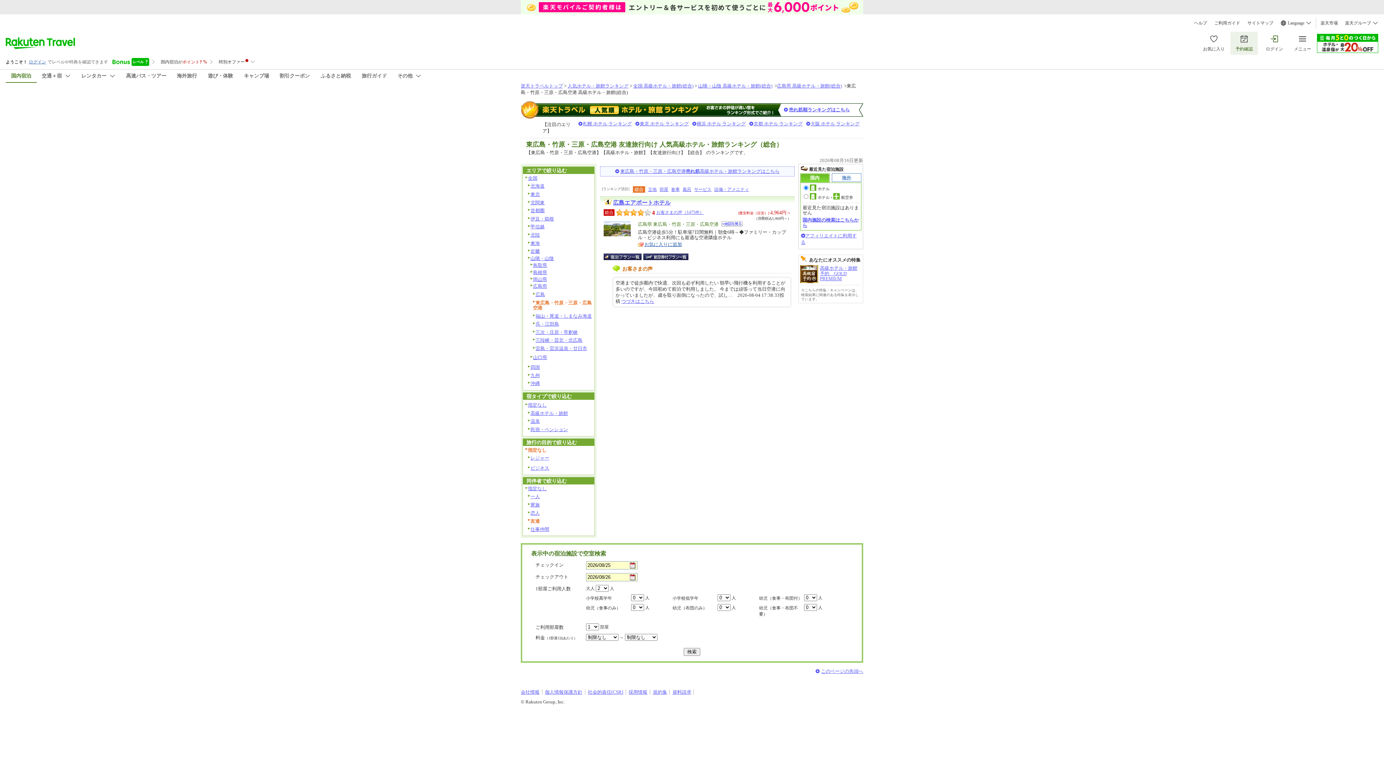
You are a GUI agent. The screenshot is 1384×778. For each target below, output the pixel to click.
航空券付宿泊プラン (665, 257)
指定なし (537, 405)
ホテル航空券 (835, 197)
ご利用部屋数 (550, 627)
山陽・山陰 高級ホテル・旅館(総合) (735, 86)
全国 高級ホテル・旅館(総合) (663, 86)
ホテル (824, 189)
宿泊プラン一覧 (626, 257)
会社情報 (530, 692)
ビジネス (540, 468)
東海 (535, 243)
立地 (652, 189)
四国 (535, 367)
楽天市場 (1329, 23)
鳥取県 (540, 265)
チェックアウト (552, 577)
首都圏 (538, 210)
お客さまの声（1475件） (680, 212)
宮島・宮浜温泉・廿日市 (561, 348)
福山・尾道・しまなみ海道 (564, 316)
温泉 (535, 421)
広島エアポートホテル (642, 203)
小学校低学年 (685, 598)
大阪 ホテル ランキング (835, 123)
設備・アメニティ (731, 189)
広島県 (540, 286)
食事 (675, 189)
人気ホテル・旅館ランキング (598, 86)
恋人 (535, 513)
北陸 (535, 235)
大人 (590, 588)
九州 (535, 375)
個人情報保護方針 (563, 692)
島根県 (540, 272)
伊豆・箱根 (542, 219)
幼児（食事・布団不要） (778, 611)
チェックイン (550, 565)
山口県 (540, 357)
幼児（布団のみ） (690, 608)
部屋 (664, 189)
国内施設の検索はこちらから (831, 222)
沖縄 (535, 383)
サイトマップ (1260, 23)
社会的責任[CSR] (605, 692)
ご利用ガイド (1227, 23)
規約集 (660, 692)
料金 (556, 637)
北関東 (538, 202)
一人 (535, 496)
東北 (535, 194)
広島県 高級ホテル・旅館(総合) (809, 86)
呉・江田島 (547, 324)
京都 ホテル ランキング (778, 123)
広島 (540, 294)
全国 (532, 178)
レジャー (540, 458)
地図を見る (732, 224)
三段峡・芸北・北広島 (559, 340)
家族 (535, 505)
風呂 (687, 189)
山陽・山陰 (542, 258)
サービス (702, 189)
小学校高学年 (599, 598)
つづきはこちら (637, 301)
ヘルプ (1200, 23)
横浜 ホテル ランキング (721, 123)
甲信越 (538, 226)
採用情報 (638, 692)
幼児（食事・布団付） (780, 598)
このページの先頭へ (842, 671)
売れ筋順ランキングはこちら (819, 109)
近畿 (535, 251)
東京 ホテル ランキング (664, 123)
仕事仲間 (540, 529)
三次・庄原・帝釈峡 (557, 332)
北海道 (538, 186)
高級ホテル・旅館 (549, 413)
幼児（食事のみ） (603, 608)
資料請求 (682, 692)
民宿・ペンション (549, 429)
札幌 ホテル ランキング (607, 123)
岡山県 (540, 279)
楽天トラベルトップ (542, 86)
